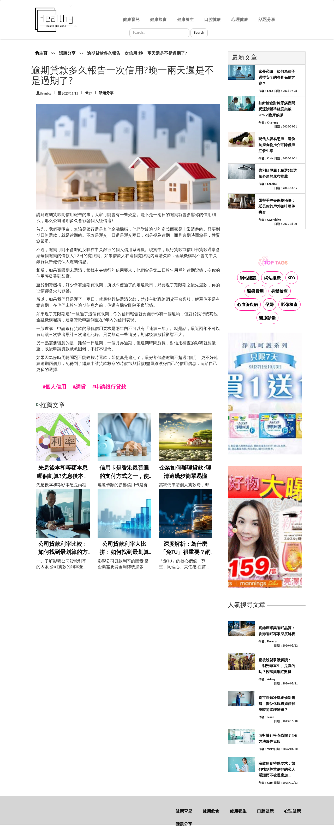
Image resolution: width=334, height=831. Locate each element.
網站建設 (248, 278)
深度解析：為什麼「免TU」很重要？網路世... (185, 552)
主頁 (43, 53)
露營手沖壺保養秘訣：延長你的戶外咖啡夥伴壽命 (277, 207)
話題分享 (267, 20)
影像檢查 (289, 305)
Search (199, 33)
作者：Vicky (266, 749)
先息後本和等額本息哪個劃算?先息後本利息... (63, 476)
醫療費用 (255, 291)
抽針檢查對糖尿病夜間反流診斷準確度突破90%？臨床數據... (277, 109)
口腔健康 (212, 20)
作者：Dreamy (268, 641)
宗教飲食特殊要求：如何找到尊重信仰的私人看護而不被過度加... (277, 770)
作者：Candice (268, 184)
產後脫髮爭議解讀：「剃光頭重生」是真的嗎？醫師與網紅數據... (277, 666)
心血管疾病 (247, 305)
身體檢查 (279, 291)
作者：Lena (266, 91)
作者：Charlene (268, 122)
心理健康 (239, 20)
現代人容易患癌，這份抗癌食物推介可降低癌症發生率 (277, 145)
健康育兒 (131, 20)
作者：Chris (266, 158)
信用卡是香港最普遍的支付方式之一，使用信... (124, 476)
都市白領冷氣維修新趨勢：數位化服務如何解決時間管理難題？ (277, 704)
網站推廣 (272, 278)
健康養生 (185, 20)
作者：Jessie (266, 717)
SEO (291, 278)
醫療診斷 (267, 318)
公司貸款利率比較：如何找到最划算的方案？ (63, 552)
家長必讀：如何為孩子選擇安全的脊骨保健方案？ (277, 78)
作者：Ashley (267, 679)
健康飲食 (158, 20)
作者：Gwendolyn (270, 220)
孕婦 (269, 305)
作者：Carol (266, 783)
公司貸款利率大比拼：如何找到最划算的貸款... (124, 552)
